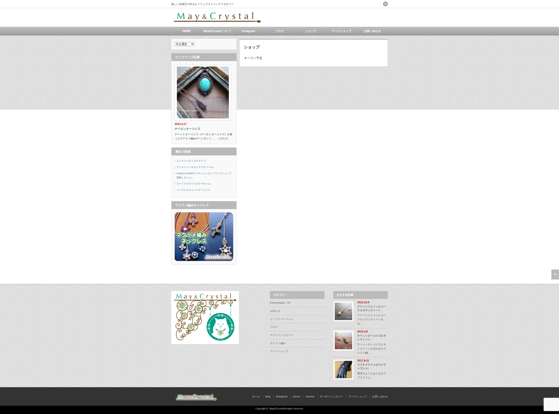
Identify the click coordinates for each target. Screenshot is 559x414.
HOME (186, 31)
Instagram (248, 31)
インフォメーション (281, 318)
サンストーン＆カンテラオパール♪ (195, 167)
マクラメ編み (278, 343)
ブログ (279, 31)
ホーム (256, 396)
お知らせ (275, 310)
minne (296, 396)
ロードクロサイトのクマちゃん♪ (194, 183)
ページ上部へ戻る (555, 274)
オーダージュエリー (331, 396)
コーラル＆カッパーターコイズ (193, 190)
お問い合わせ (372, 31)
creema (309, 396)
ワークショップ (341, 31)
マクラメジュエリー (281, 335)
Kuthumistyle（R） (281, 302)
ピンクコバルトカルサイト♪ (192, 160)
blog (268, 396)
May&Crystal (276, 408)
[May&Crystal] (218, 21)
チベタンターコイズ (187, 128)
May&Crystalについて (218, 31)
